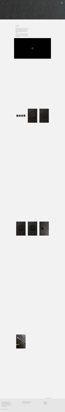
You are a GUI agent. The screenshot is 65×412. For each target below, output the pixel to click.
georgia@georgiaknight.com (27, 401)
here (6, 403)
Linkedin (45, 403)
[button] (62, 3)
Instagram (45, 402)
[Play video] (32, 48)
